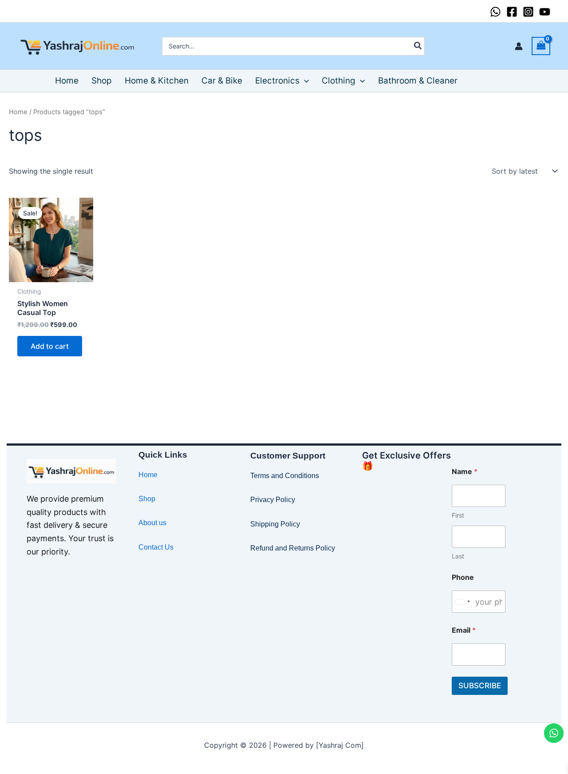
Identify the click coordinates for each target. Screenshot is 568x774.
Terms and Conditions (284, 475)
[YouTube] (544, 11)
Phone (463, 577)
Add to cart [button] (50, 346)
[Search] (418, 46)
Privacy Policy (272, 499)
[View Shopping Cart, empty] (541, 46)
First (458, 515)
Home (18, 112)
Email (464, 630)
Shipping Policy (275, 524)
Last (458, 556)
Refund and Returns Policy (292, 548)
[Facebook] (511, 11)
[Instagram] (528, 11)
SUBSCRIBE (479, 685)
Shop (146, 499)
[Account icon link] (519, 46)
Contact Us (156, 547)
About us (152, 523)
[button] (304, 81)
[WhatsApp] (495, 11)
